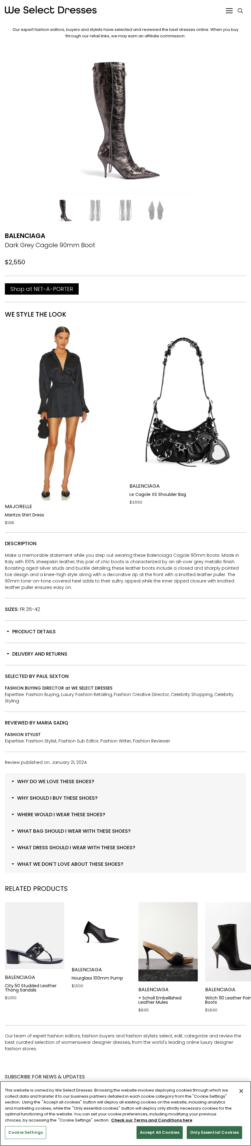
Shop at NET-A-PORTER (41, 289)
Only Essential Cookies (214, 1132)
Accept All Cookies (159, 1132)
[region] (125, 1113)
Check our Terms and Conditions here (151, 1120)
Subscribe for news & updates (45, 1076)
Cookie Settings (25, 1132)
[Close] (241, 1091)
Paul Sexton (52, 676)
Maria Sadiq (52, 722)
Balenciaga (25, 235)
